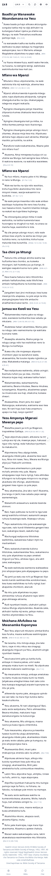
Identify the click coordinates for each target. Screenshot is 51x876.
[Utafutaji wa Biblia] (29, 4)
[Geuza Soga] (35, 4)
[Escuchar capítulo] (46, 4)
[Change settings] (40, 4)
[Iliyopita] (3, 438)
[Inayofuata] (48, 438)
